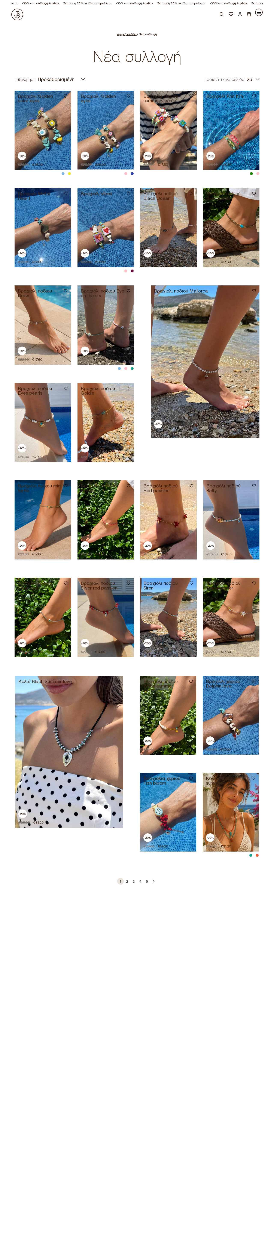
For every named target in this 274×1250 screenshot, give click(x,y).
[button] (63, 258)
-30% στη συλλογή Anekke (108, 3)
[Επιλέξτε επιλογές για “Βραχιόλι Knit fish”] (251, 161)
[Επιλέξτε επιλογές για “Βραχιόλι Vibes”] (126, 258)
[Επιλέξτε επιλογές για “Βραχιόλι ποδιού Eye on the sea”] (126, 356)
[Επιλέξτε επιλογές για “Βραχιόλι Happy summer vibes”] (189, 161)
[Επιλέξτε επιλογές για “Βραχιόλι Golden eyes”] (126, 161)
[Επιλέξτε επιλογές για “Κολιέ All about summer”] (251, 843)
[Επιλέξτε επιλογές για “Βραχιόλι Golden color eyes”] (63, 161)
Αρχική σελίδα (127, 34)
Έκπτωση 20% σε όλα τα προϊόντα (62, 3)
